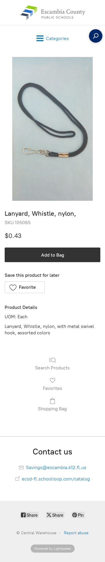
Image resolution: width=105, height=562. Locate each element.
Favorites (52, 388)
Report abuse (76, 532)
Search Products (52, 368)
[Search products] (95, 35)
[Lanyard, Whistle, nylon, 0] (52, 129)
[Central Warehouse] (52, 12)
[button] (25, 287)
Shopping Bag (52, 408)
